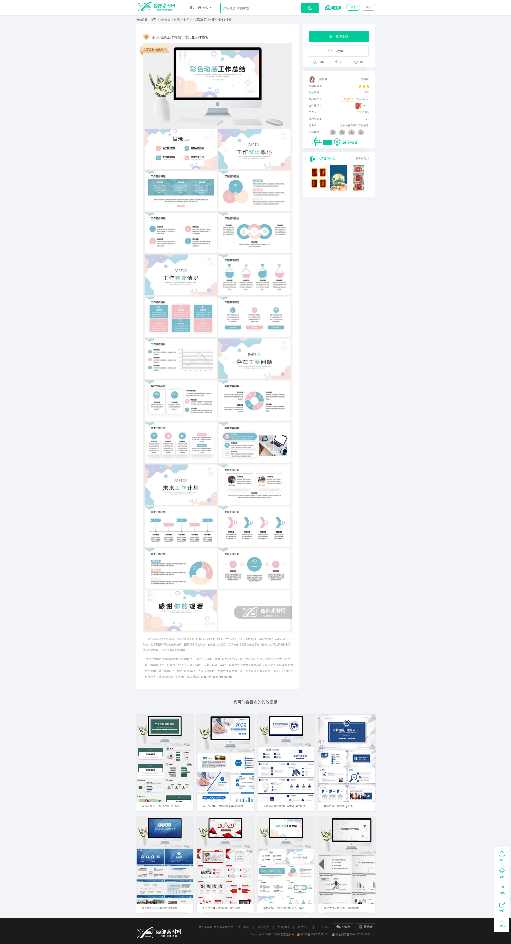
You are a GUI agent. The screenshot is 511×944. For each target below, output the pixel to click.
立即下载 (170, 745)
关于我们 (243, 927)
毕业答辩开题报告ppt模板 (339, 806)
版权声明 (283, 927)
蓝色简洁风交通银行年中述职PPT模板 (285, 806)
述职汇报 (179, 19)
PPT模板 (165, 19)
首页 (193, 7)
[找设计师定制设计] (340, 141)
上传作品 (323, 927)
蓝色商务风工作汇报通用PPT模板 (161, 806)
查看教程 (348, 99)
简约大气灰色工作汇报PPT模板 (341, 907)
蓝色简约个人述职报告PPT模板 (159, 907)
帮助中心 (303, 927)
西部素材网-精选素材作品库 (216, 927)
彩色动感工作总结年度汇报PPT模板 (283, 907)
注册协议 (263, 927)
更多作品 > (362, 158)
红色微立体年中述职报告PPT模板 (222, 907)
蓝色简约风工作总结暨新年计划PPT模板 (226, 806)
